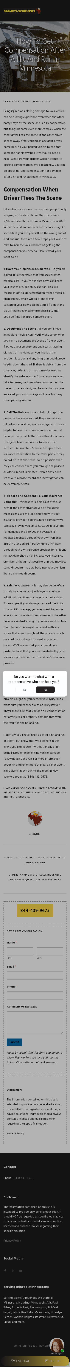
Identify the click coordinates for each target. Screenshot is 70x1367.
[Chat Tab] (35, 683)
